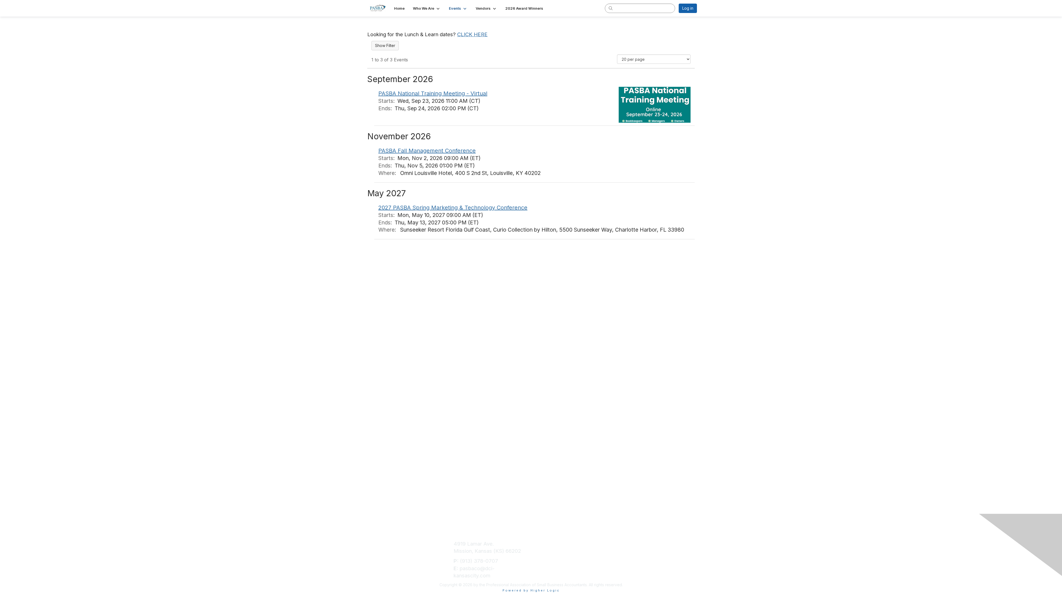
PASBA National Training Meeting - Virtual (432, 93)
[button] (427, 8)
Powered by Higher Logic (531, 590)
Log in (687, 8)
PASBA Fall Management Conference (427, 150)
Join (538, 544)
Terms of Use (629, 544)
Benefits (543, 551)
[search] (610, 8)
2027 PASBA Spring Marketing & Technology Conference (452, 207)
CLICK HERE (472, 34)
